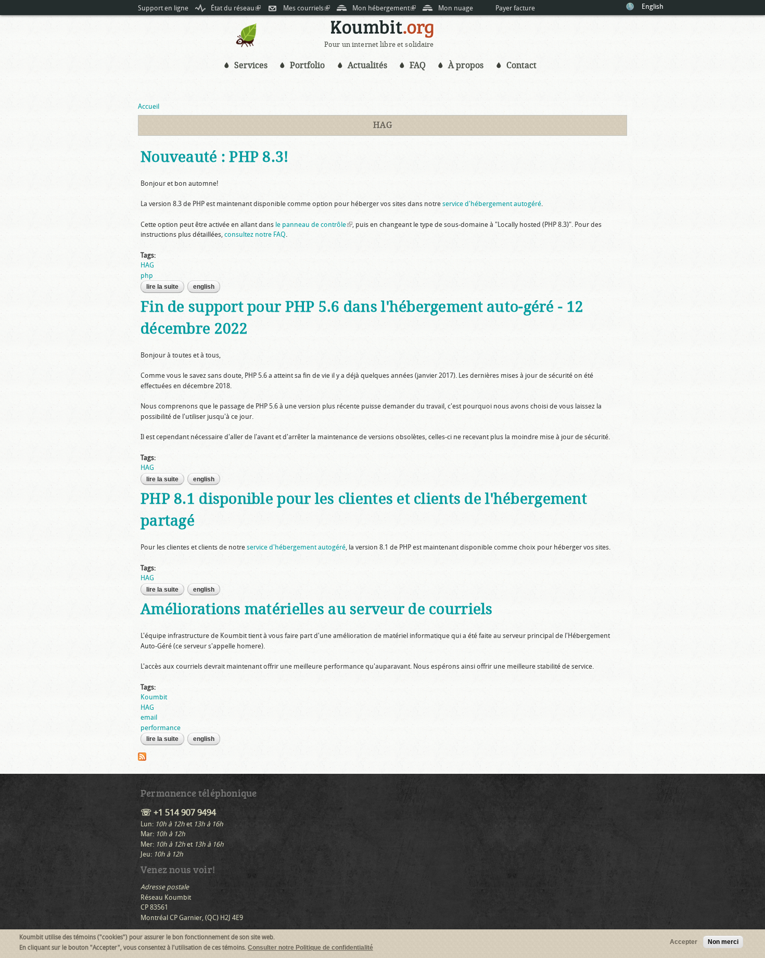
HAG (147, 265)
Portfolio (307, 65)
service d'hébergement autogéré (491, 204)
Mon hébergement (384, 8)
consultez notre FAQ (255, 234)
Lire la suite (165, 286)
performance (161, 728)
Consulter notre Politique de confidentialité (310, 947)
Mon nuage (455, 8)
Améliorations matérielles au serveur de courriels (317, 609)
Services (250, 65)
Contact (521, 65)
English (653, 6)
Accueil (148, 106)
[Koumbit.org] (247, 45)
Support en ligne (163, 8)
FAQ (418, 65)
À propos (465, 65)
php (147, 275)
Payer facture (515, 8)
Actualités (367, 65)
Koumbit (154, 697)
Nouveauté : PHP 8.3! (215, 156)
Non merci (723, 942)
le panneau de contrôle (313, 224)
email (149, 717)
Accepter (683, 942)
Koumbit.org (382, 30)
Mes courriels (306, 8)
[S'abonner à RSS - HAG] (142, 756)
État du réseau (236, 8)
